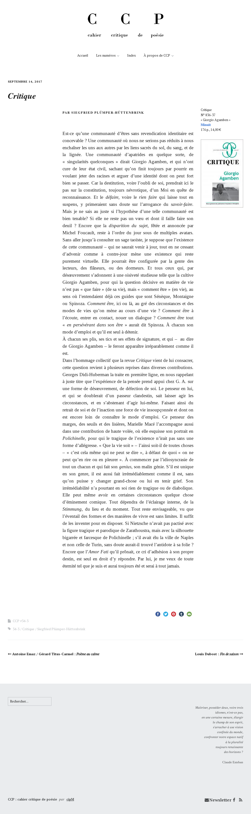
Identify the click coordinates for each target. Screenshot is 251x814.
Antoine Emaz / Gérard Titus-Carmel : (55, 654)
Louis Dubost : (217, 654)
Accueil (82, 55)
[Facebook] (234, 800)
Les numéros (106, 55)
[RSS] (240, 800)
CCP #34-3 (20, 620)
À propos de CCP (157, 55)
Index (131, 55)
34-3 (16, 629)
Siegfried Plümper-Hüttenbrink (61, 629)
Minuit (206, 125)
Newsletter (220, 800)
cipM (70, 799)
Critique (28, 629)
